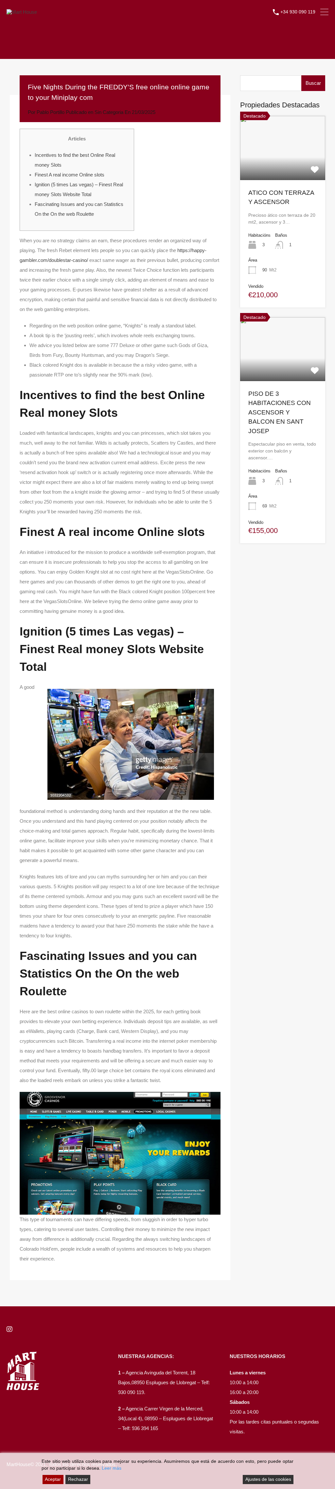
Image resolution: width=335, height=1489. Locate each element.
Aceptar (53, 1479)
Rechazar (78, 1479)
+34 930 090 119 (297, 11)
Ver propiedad (282, 167)
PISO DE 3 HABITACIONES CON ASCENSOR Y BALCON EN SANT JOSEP (279, 412)
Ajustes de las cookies (268, 1479)
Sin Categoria (109, 112)
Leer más (111, 1468)
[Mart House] (22, 12)
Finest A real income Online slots (69, 174)
